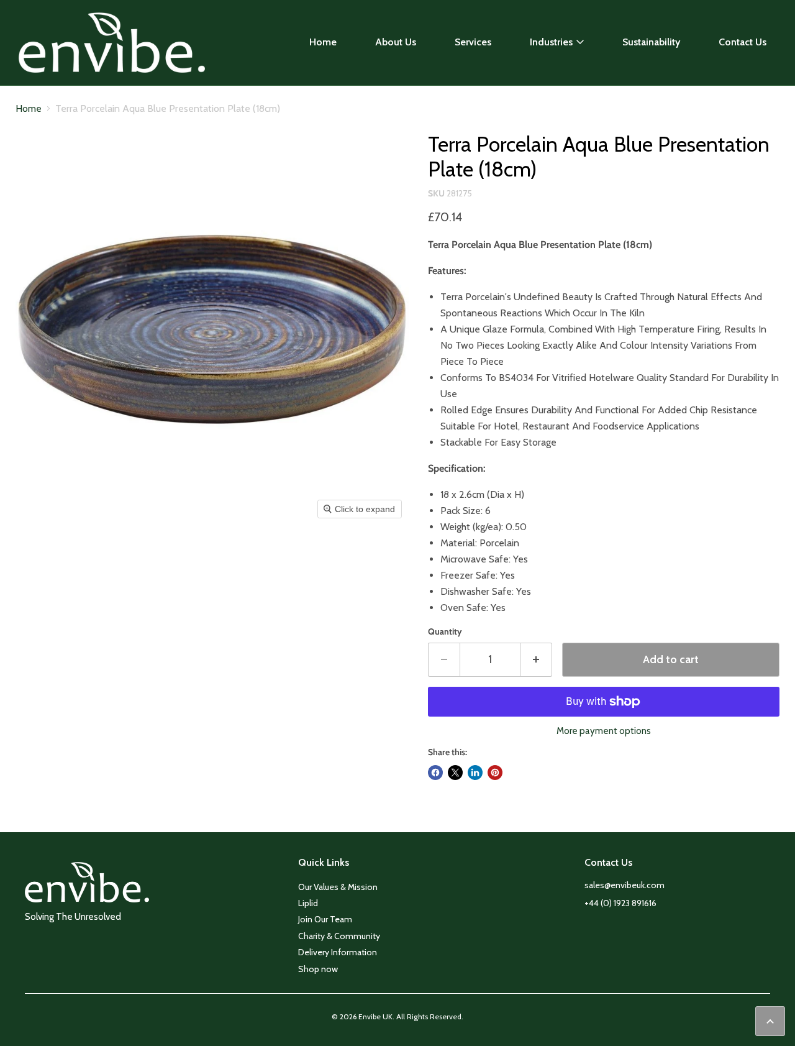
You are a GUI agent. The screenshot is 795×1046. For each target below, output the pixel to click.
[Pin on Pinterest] (495, 772)
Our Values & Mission (338, 886)
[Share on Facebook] (435, 772)
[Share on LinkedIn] (475, 772)
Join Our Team (325, 919)
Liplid (308, 903)
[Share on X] (455, 772)
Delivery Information (337, 952)
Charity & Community (339, 936)
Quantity (445, 631)
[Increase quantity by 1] (536, 660)
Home (323, 42)
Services (473, 42)
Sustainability (651, 42)
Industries (551, 42)
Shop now (318, 969)
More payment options (603, 731)
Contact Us (742, 42)
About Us (395, 42)
